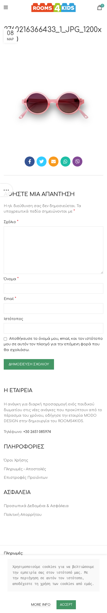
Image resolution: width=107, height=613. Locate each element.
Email (10, 298)
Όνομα (11, 279)
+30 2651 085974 (37, 432)
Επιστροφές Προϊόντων (26, 478)
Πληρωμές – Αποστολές (25, 469)
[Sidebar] (6, 190)
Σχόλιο (11, 222)
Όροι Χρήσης (16, 460)
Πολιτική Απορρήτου (23, 515)
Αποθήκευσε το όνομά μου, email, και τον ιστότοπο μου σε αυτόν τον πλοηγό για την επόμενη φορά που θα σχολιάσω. (53, 344)
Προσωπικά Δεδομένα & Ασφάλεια (36, 506)
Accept (66, 604)
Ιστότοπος (13, 319)
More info (41, 604)
